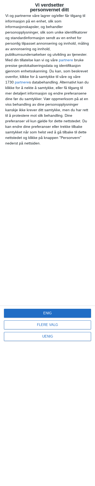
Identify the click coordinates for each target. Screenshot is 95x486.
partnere (66, 60)
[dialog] (47, 243)
